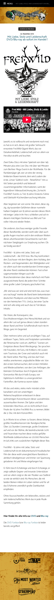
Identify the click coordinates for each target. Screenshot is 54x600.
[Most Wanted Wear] (26, 581)
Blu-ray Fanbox (31, 523)
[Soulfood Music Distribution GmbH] (19, 561)
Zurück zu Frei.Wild (27, 29)
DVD (33, 516)
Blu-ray (44, 516)
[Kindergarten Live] (27, 570)
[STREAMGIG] (27, 591)
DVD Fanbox (13, 523)
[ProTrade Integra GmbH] (34, 560)
